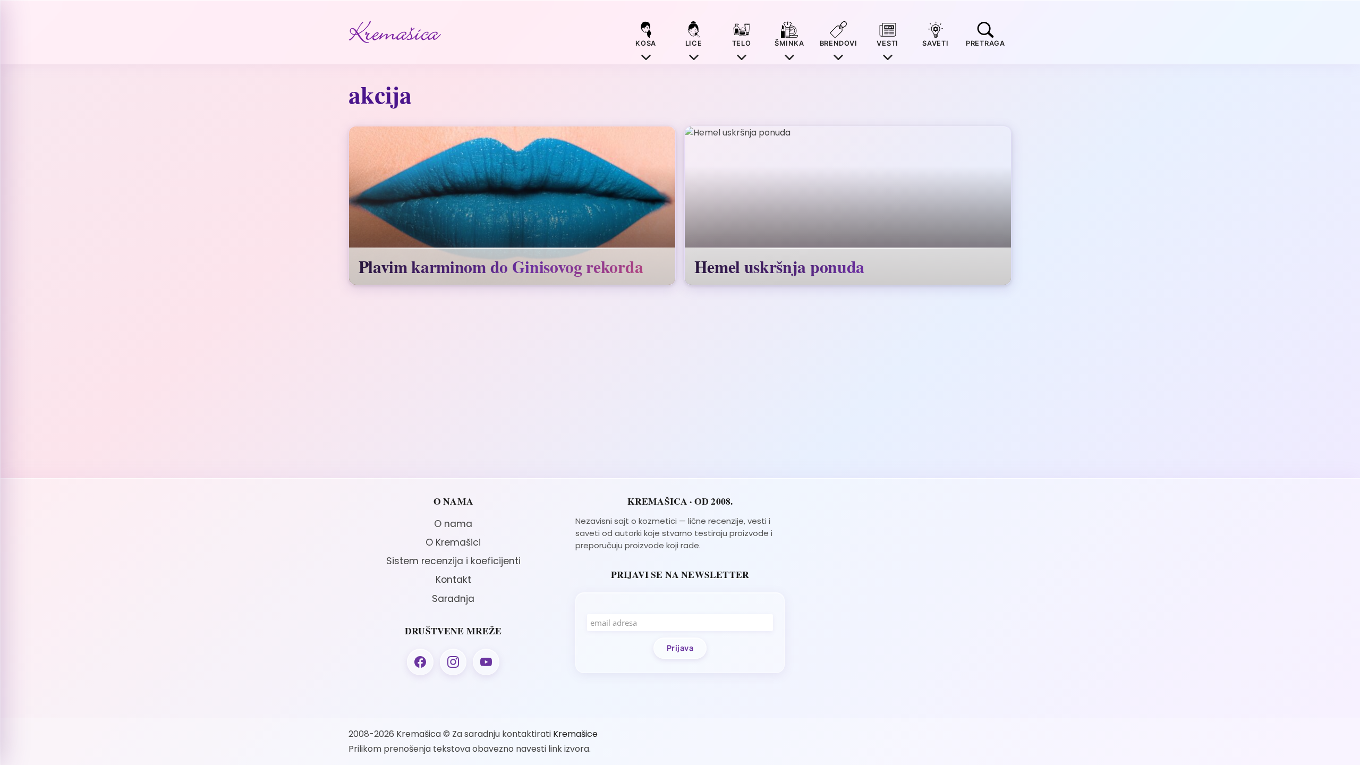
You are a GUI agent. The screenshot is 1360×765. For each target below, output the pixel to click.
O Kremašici (453, 542)
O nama (453, 523)
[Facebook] (420, 662)
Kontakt (453, 579)
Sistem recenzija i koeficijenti (453, 561)
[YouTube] (486, 662)
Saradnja (453, 598)
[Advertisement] (907, 570)
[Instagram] (453, 662)
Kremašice (575, 734)
